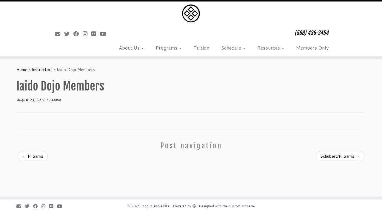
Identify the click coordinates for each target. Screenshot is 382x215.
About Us (130, 47)
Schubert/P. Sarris (340, 156)
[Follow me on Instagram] (87, 34)
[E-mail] (59, 34)
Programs (167, 47)
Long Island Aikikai (155, 206)
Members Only (312, 47)
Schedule (231, 47)
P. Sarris (32, 156)
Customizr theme (242, 206)
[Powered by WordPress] (194, 205)
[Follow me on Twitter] (68, 34)
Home (21, 70)
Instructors (42, 70)
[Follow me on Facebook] (78, 34)
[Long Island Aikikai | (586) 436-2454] (191, 13)
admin (56, 99)
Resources (269, 47)
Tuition (201, 47)
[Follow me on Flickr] (95, 34)
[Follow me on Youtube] (105, 34)
